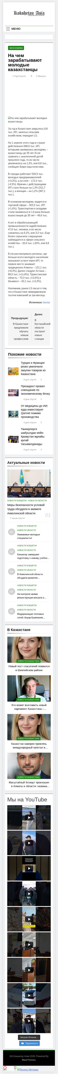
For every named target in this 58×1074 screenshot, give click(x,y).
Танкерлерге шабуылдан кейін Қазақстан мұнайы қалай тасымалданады (32, 437)
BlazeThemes (28, 1060)
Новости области (37, 501)
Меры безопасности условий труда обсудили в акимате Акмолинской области (26, 509)
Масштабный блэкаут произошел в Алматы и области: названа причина (29, 786)
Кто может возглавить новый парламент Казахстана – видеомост (29, 709)
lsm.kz (46, 302)
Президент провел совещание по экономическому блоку (35, 390)
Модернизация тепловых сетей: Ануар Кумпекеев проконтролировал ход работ (32, 617)
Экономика (16, 48)
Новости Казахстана (28, 661)
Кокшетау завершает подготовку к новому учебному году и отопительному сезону (33, 558)
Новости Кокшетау (17, 501)
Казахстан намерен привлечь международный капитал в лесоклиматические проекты (29, 747)
